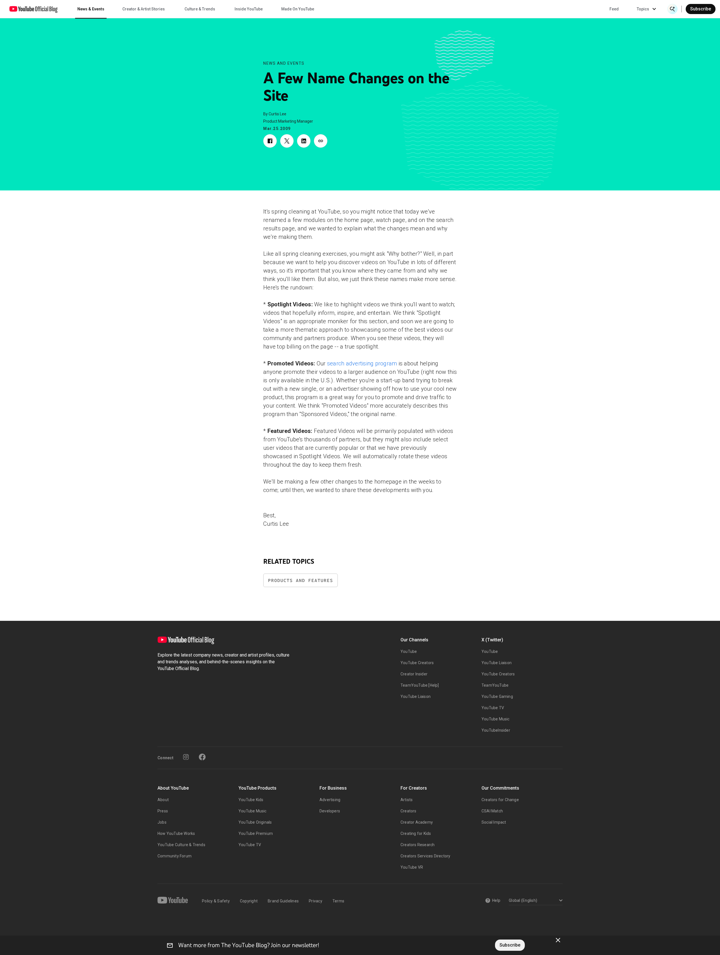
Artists (406, 799)
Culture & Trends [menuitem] (199, 9)
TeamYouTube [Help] (419, 685)
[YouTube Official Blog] (33, 9)
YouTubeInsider (496, 730)
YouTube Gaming (497, 696)
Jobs (162, 822)
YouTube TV (493, 707)
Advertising (330, 799)
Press (163, 811)
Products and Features (300, 580)
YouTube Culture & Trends (181, 844)
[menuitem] (614, 9)
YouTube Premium (255, 833)
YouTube (408, 651)
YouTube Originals (255, 822)
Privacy (315, 901)
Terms (338, 901)
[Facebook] (202, 757)
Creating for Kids (415, 833)
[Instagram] (186, 757)
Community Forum (175, 856)
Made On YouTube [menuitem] (297, 9)
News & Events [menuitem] (90, 9)
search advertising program (362, 363)
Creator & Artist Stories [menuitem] (143, 9)
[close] (558, 940)
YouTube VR (411, 867)
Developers (330, 811)
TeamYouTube (495, 685)
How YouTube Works (176, 833)
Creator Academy (416, 822)
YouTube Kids (250, 799)
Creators (408, 811)
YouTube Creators (417, 662)
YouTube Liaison (415, 696)
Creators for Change (500, 799)
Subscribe (700, 9)
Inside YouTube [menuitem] (249, 9)
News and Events (284, 63)
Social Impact (494, 822)
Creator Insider (414, 674)
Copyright (249, 901)
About (163, 799)
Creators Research (417, 844)
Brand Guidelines (283, 901)
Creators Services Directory (425, 856)
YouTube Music (496, 719)
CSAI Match (492, 811)
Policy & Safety (216, 901)
